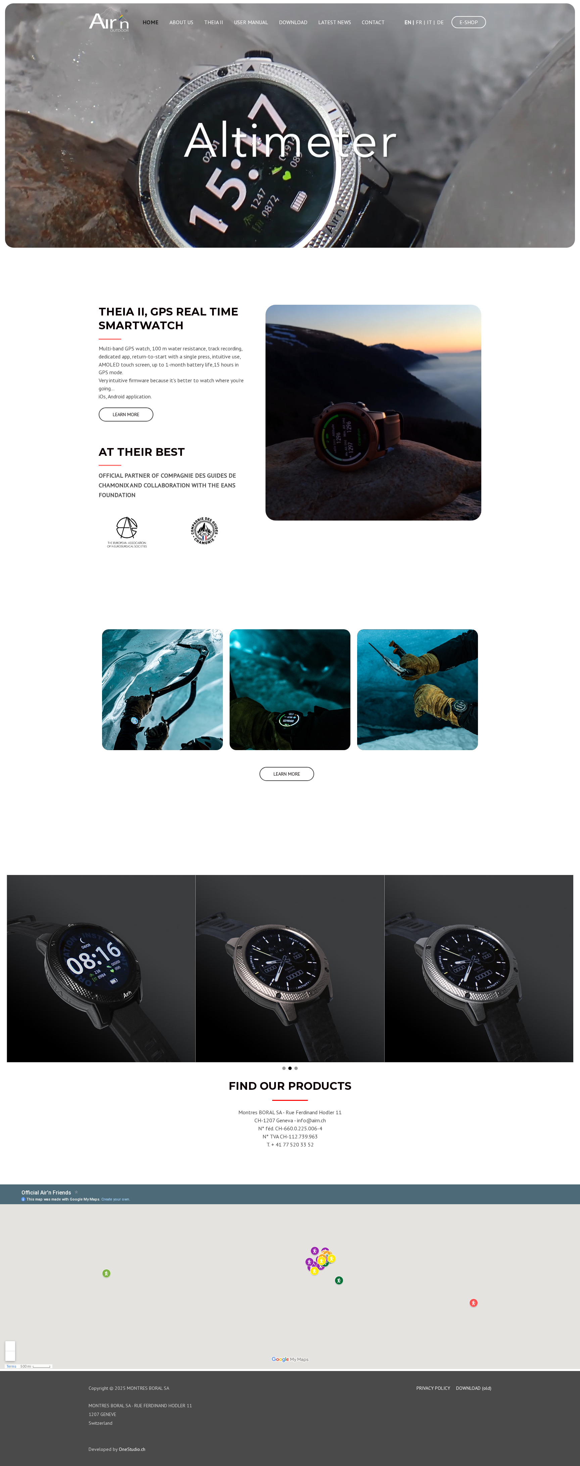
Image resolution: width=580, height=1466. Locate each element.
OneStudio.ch (132, 1449)
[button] (126, 414)
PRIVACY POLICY (433, 1388)
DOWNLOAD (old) (473, 1388)
